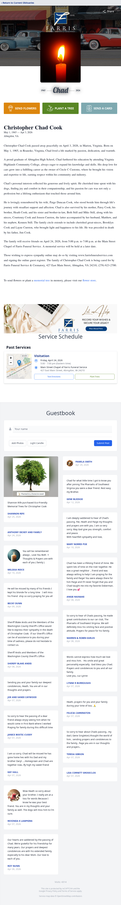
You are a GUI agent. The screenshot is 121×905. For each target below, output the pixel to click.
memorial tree (42, 280)
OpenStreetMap (64, 896)
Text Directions (53, 376)
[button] (19, 363)
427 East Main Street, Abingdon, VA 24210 (62, 370)
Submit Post (103, 443)
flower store (89, 280)
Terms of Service (69, 891)
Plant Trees (95, 376)
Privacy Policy (52, 891)
